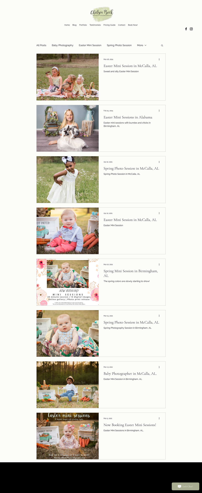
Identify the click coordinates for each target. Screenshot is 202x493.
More (140, 45)
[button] (162, 45)
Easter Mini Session (90, 45)
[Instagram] (191, 29)
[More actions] (160, 59)
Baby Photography (62, 45)
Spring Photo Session (119, 45)
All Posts (41, 45)
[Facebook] (186, 29)
